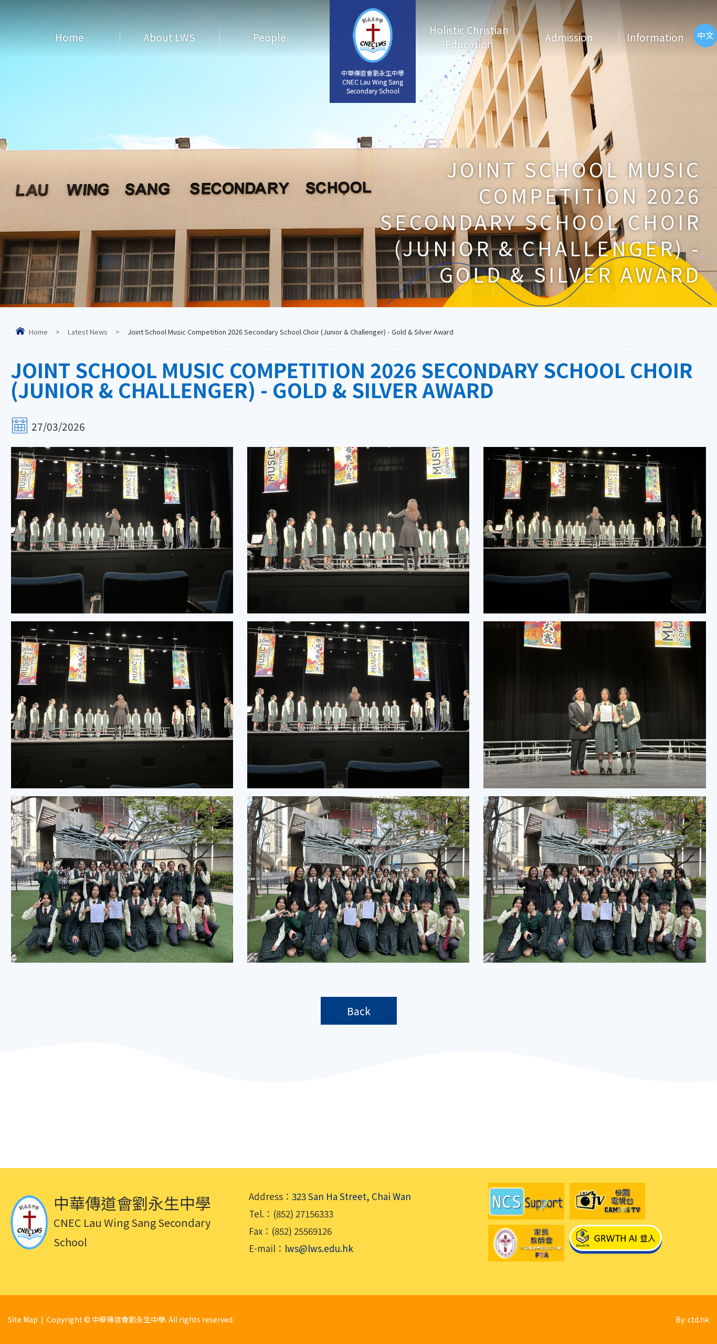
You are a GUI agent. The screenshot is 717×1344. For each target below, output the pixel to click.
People (269, 37)
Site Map (23, 1319)
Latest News (88, 332)
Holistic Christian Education (469, 37)
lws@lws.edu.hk (318, 1248)
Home (69, 37)
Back (359, 1011)
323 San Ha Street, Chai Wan (351, 1196)
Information (655, 37)
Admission (569, 37)
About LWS (169, 37)
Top (690, 1300)
